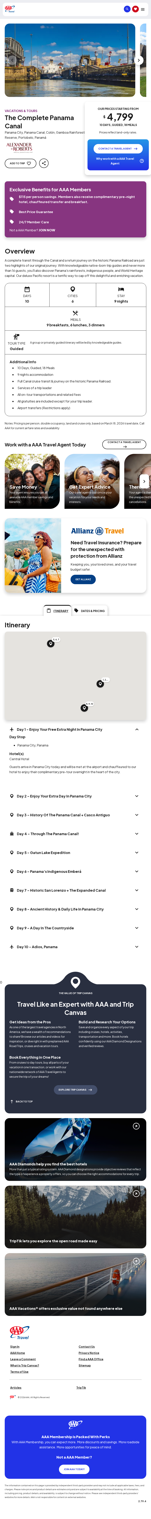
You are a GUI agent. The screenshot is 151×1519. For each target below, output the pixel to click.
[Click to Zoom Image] (70, 60)
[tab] (57, 610)
